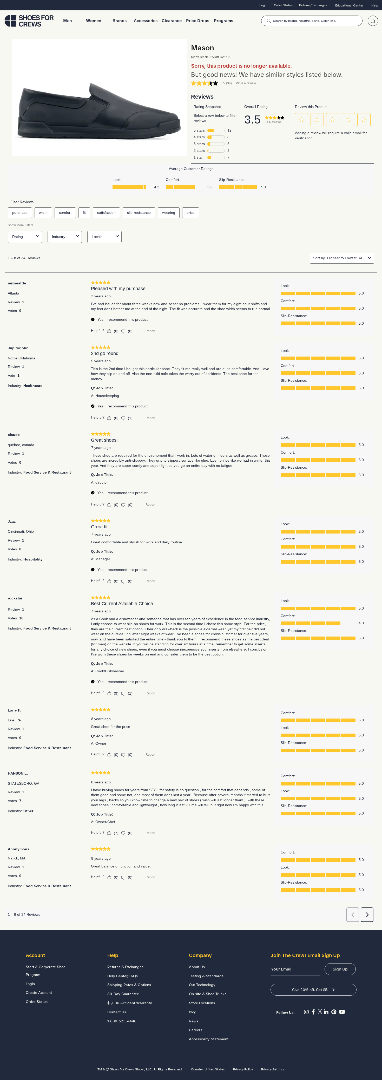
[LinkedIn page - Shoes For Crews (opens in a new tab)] (327, 1012)
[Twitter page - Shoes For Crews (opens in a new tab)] (321, 1012)
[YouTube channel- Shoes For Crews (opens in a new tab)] (342, 1012)
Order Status (283, 5)
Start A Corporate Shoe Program (45, 971)
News (193, 1021)
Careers (195, 1030)
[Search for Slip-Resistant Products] (269, 20)
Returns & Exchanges (125, 967)
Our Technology (202, 984)
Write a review (246, 83)
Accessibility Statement (208, 1039)
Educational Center (349, 5)
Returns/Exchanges (313, 5)
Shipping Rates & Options (129, 984)
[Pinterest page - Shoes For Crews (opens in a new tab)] (335, 1012)
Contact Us (116, 1012)
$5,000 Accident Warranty (129, 1003)
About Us (197, 967)
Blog (192, 1012)
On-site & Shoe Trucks (207, 994)
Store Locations (202, 1003)
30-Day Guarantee (123, 994)
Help (374, 5)
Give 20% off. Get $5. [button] (310, 989)
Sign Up (340, 969)
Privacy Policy (243, 1069)
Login (263, 5)
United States (215, 1069)
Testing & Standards (206, 976)
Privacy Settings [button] (273, 1069)
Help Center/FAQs (122, 976)
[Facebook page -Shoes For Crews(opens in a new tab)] (315, 1012)
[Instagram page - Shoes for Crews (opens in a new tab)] (308, 1012)
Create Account (39, 992)
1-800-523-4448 (121, 1021)
